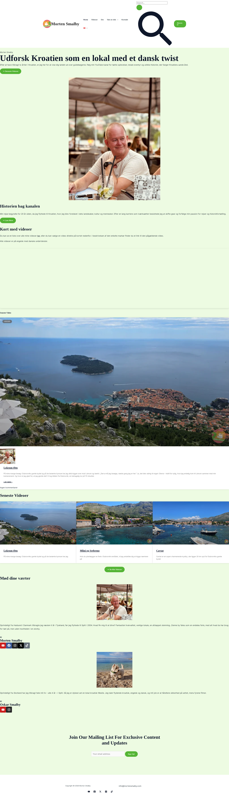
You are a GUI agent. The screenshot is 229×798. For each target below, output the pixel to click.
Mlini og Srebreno (90, 550)
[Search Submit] (139, 7)
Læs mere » (8, 482)
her (38, 236)
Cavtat (160, 550)
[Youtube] (89, 791)
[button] (117, 19)
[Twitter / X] (100, 791)
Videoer (94, 20)
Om (102, 20)
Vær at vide (111, 20)
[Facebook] (95, 791)
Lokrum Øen (11, 467)
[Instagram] (106, 791)
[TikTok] (112, 791)
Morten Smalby (65, 24)
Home (85, 20)
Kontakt (125, 20)
